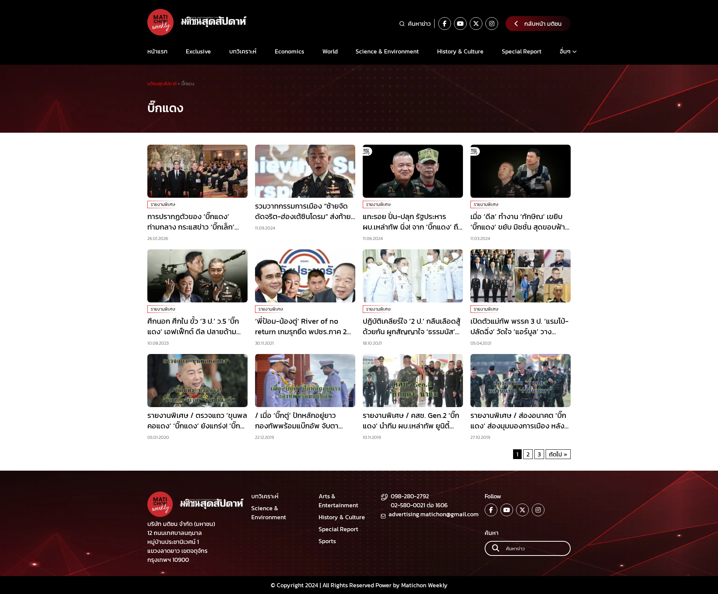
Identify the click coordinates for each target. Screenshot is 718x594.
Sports (327, 540)
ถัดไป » (558, 454)
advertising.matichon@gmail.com (434, 514)
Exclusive (198, 51)
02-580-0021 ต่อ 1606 (419, 505)
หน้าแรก (157, 51)
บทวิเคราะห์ (243, 51)
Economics (289, 51)
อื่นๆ (565, 51)
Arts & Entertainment (338, 501)
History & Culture (460, 51)
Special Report (521, 51)
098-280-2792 (410, 496)
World (330, 51)
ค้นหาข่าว (419, 23)
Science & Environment (387, 51)
